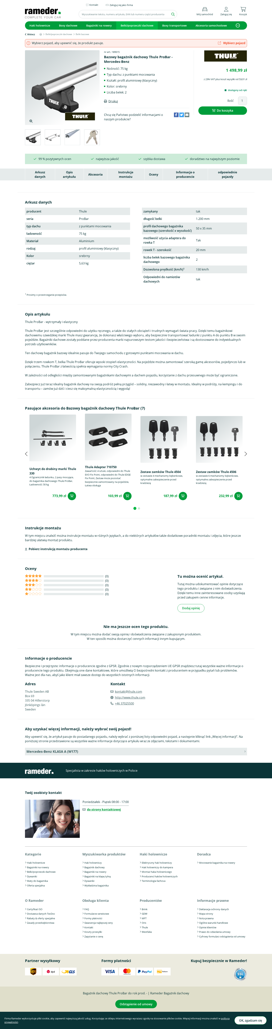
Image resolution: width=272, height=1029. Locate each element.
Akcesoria (95, 174)
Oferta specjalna (36, 885)
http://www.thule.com (130, 697)
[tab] (32, 137)
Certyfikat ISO (34, 909)
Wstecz (31, 34)
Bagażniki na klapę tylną (97, 876)
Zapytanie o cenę (93, 936)
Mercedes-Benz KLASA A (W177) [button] (52, 751)
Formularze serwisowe (96, 913)
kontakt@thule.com (128, 692)
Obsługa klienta (95, 900)
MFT (144, 918)
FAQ (86, 909)
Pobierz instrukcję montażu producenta (58, 549)
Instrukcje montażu (125, 174)
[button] (226, 11)
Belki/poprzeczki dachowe (137, 25)
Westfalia (147, 932)
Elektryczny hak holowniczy (157, 862)
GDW (144, 913)
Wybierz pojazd (233, 43)
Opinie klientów (207, 927)
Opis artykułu (69, 174)
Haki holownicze (39, 25)
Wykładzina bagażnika (96, 885)
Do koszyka (225, 110)
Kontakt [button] (93, 4)
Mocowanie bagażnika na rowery (217, 862)
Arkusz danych (40, 174)
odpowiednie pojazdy (227, 174)
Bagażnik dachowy (94, 867)
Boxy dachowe (68, 25)
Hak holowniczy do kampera (157, 867)
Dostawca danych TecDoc (41, 913)
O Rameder (34, 900)
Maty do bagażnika (37, 881)
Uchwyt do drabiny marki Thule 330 (52, 471)
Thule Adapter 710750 (101, 467)
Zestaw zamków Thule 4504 (160, 472)
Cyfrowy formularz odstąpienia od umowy (222, 936)
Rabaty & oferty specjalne (41, 918)
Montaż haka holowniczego (157, 871)
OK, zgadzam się (250, 1020)
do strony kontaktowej (104, 809)
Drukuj (113, 101)
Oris (144, 922)
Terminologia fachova (153, 881)
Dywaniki (32, 876)
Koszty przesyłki (93, 932)
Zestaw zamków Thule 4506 (216, 472)
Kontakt (88, 927)
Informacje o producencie (185, 174)
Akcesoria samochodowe (211, 25)
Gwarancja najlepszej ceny (98, 922)
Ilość (230, 101)
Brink (144, 909)
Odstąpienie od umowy (136, 1004)
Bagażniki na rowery (99, 25)
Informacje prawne (213, 900)
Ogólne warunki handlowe (213, 922)
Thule (145, 927)
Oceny (153, 174)
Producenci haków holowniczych (160, 876)
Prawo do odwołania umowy (215, 932)
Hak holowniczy (93, 862)
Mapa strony (206, 913)
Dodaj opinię (191, 608)
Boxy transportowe (174, 25)
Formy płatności (93, 918)
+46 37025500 (124, 703)
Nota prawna (206, 918)
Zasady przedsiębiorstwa (40, 922)
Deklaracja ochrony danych (214, 909)
